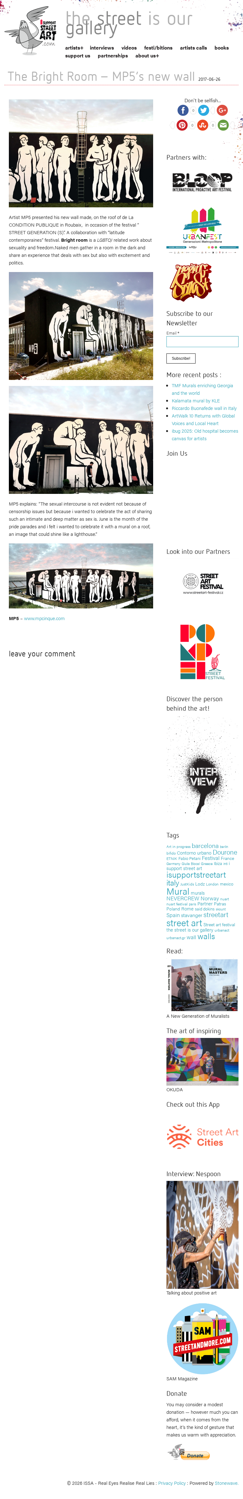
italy (172, 882)
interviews (102, 47)
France (227, 858)
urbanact (222, 930)
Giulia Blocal (191, 863)
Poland (173, 908)
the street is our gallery (189, 929)
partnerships (113, 55)
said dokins (205, 909)
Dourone (225, 851)
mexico (227, 883)
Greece (207, 863)
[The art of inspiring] (202, 1061)
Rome (187, 908)
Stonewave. (227, 1482)
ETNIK (171, 858)
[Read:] (202, 984)
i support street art (198, 865)
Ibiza (218, 863)
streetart (215, 914)
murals (198, 892)
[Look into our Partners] (202, 583)
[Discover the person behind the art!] (202, 769)
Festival (211, 858)
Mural (178, 891)
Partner (205, 903)
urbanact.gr (175, 937)
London (212, 884)
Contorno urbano (194, 852)
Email (172, 333)
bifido (171, 853)
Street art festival (219, 924)
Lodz (200, 883)
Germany (173, 863)
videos (129, 47)
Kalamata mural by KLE (196, 400)
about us (145, 55)
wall (191, 937)
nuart (224, 898)
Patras (220, 903)
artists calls (193, 47)
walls (206, 935)
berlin (224, 846)
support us (77, 55)
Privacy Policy (172, 1482)
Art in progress (178, 846)
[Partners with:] (202, 180)
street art (184, 922)
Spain (173, 915)
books (222, 47)
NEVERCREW (182, 898)
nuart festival (177, 903)
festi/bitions (158, 47)
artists (72, 47)
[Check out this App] (202, 1136)
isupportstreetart (196, 874)
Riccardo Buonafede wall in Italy (204, 408)
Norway (210, 898)
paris (192, 904)
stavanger (191, 915)
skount (221, 909)
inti (225, 863)
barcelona (205, 845)
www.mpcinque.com (44, 618)
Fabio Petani (189, 858)
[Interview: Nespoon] (202, 1234)
